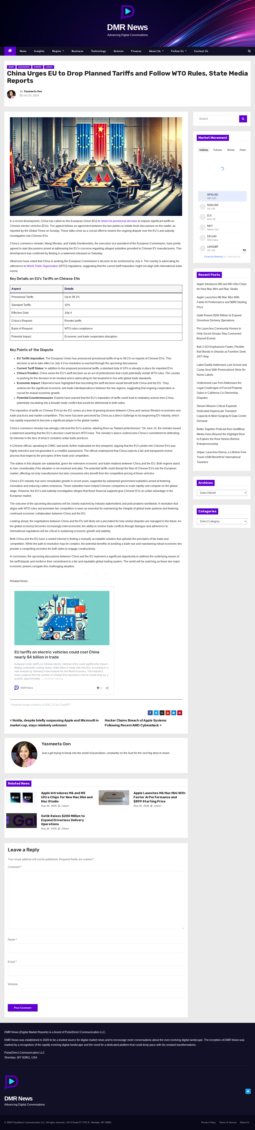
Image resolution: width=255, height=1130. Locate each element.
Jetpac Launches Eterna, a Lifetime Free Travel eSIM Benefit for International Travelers (221, 457)
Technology (98, 51)
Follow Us (178, 51)
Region (57, 51)
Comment (15, 866)
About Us (155, 51)
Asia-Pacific (24, 67)
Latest (49, 67)
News (23, 51)
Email (12, 961)
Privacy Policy (208, 1122)
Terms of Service (227, 1122)
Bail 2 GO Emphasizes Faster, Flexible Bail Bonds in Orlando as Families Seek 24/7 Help (221, 351)
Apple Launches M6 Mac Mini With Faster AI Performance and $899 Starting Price (159, 797)
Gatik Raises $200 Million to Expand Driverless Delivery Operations (63, 820)
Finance (136, 51)
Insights (39, 51)
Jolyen (65, 805)
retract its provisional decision (119, 221)
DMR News (127, 27)
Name (12, 939)
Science (119, 51)
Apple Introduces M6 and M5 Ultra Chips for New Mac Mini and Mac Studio (67, 797)
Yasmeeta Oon (33, 91)
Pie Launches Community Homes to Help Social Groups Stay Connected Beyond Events (219, 333)
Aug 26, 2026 (49, 805)
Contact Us (201, 51)
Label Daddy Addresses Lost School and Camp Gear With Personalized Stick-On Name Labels (222, 369)
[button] (249, 51)
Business (77, 51)
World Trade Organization (42, 266)
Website (13, 984)
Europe (37, 67)
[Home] (10, 51)
